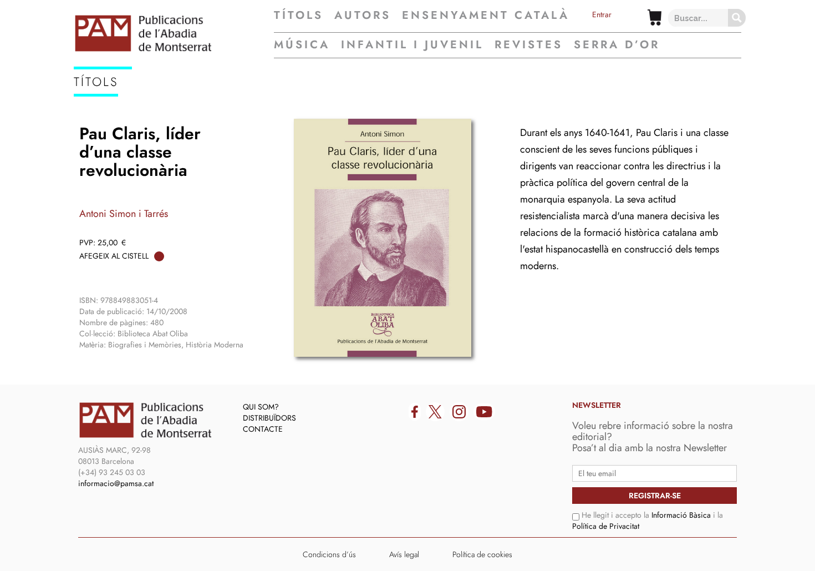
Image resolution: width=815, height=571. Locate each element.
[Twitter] (435, 411)
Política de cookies (482, 554)
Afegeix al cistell (114, 255)
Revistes (529, 45)
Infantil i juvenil (412, 45)
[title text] (174, 33)
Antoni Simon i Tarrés (123, 213)
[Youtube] (484, 411)
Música (302, 45)
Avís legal (404, 554)
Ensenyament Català (485, 15)
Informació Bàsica (681, 515)
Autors (362, 15)
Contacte (263, 428)
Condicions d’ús (329, 554)
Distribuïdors (269, 417)
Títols (298, 15)
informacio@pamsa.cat (116, 483)
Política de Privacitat (605, 526)
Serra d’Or (617, 45)
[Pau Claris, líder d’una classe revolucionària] (382, 238)
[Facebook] (415, 412)
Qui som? (261, 406)
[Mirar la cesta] (654, 17)
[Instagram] (459, 411)
